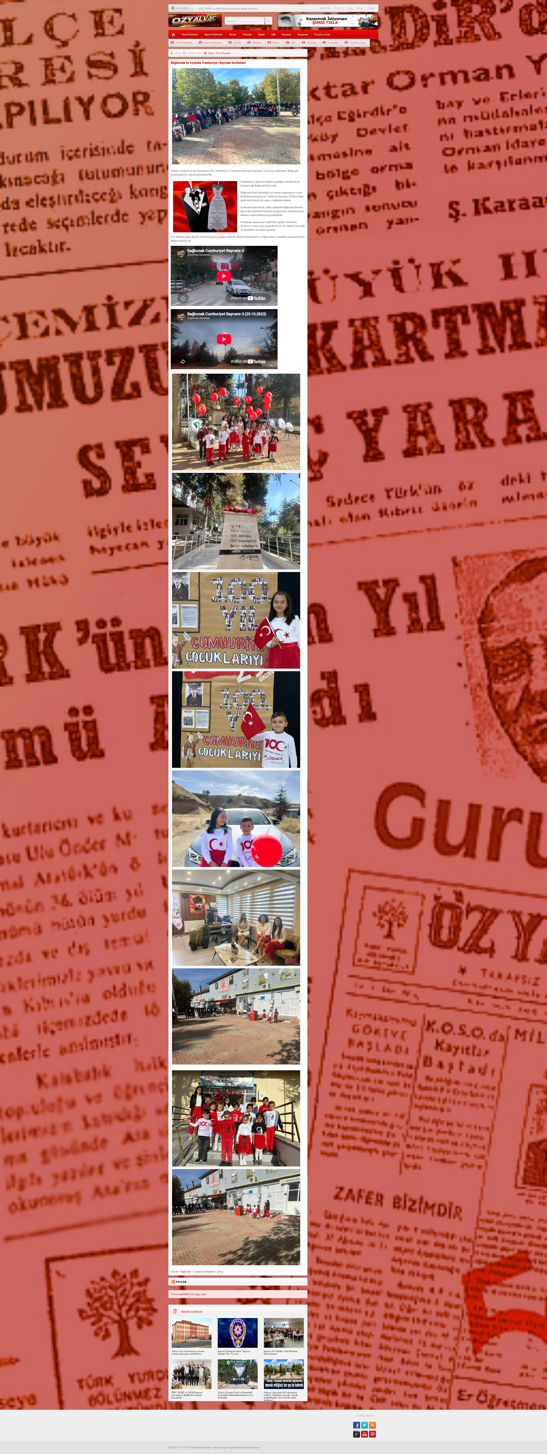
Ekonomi (286, 34)
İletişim (371, 8)
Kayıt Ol (339, 8)
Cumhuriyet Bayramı (203, 1271)
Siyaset (232, 34)
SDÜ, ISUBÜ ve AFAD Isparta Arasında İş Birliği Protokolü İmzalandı (187, 1395)
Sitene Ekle (325, 8)
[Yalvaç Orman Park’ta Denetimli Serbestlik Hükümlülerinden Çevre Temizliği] (238, 1388)
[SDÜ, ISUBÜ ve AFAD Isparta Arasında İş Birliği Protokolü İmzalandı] (192, 1388)
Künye (360, 8)
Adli (273, 34)
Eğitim (261, 34)
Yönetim (247, 34)
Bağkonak (185, 1271)
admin (178, 53)
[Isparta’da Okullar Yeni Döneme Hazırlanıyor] (284, 1346)
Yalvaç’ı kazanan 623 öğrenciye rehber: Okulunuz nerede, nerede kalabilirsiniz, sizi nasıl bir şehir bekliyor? (281, 1396)
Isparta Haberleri (213, 34)
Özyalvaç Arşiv (322, 34)
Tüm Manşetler (223, 53)
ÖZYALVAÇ (182, 1447)
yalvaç (220, 1271)
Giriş (350, 8)
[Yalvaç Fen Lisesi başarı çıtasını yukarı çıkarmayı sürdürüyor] (192, 1346)
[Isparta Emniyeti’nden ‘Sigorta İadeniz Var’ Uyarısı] (238, 1346)
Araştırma (302, 34)
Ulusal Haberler (190, 34)
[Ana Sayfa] (173, 34)
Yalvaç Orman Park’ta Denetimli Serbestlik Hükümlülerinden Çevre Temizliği (235, 1395)
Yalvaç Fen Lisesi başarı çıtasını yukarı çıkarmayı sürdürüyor (188, 1352)
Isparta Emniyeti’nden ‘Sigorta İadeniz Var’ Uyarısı (234, 1352)
